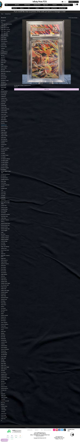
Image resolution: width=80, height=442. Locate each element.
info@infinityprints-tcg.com (41, 432)
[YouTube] (57, 430)
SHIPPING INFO (29, 429)
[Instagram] (54, 430)
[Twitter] (62, 430)
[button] (76, 4)
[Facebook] (59, 430)
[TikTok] (65, 430)
